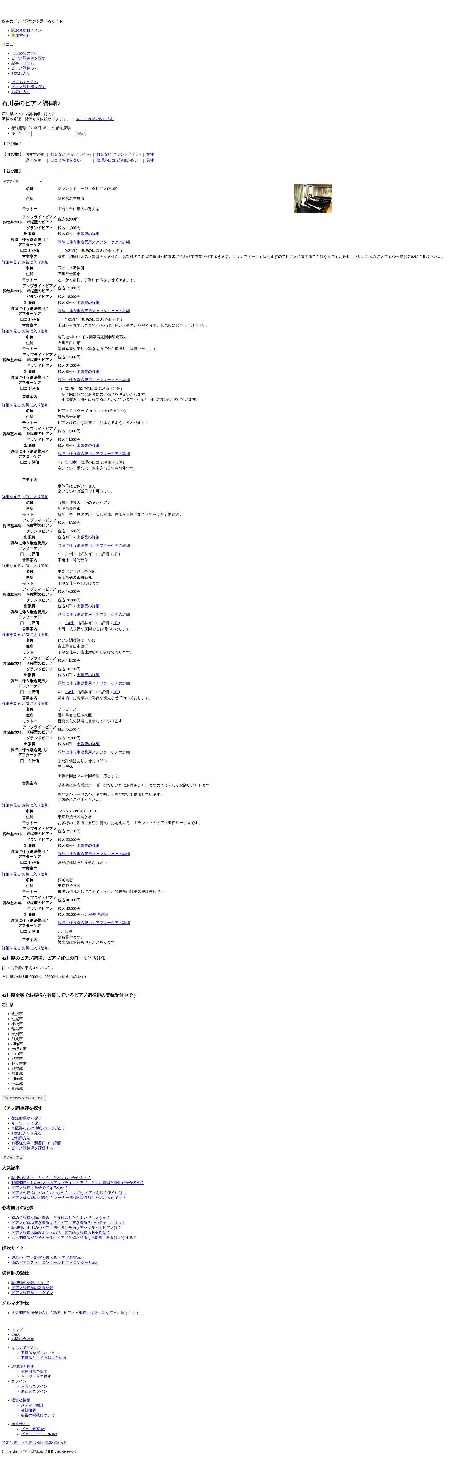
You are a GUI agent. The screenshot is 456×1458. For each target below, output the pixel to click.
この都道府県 (59, 128)
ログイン (19, 1381)
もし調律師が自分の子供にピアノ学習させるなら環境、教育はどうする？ (74, 1238)
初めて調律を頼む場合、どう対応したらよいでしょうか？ (60, 1218)
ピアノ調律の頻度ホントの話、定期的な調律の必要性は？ (60, 1233)
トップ (17, 1330)
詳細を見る (11, 262)
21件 (70, 388)
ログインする (13, 1157)
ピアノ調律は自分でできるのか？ (39, 1188)
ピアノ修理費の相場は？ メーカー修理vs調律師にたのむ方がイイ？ (68, 1198)
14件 (70, 623)
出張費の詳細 (88, 234)
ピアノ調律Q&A (25, 68)
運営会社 (22, 36)
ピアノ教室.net (33, 1429)
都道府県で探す (34, 1371)
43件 (118, 462)
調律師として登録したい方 (43, 1358)
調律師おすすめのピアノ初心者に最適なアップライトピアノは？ (66, 1228)
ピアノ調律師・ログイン (32, 1293)
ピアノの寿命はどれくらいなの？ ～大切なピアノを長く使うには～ (68, 1193)
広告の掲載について (38, 1415)
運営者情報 (20, 1400)
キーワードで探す (26, 1123)
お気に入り (20, 73)
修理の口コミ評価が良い (117, 160)
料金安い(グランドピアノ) (118, 154)
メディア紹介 (32, 1405)
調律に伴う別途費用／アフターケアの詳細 (94, 242)
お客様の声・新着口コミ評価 (36, 1143)
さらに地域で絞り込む (95, 119)
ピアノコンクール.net (39, 1434)
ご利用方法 (20, 1138)
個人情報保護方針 (52, 1443)
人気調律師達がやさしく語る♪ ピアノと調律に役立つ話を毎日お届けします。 (77, 1313)
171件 (71, 462)
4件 (117, 319)
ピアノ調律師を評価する (32, 1148)
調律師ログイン (34, 1391)
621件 (71, 251)
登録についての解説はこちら (24, 1098)
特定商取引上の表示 (19, 1443)
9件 (117, 251)
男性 (150, 160)
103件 (71, 319)
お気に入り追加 (35, 262)
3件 (116, 692)
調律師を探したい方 (38, 1353)
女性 (150, 154)
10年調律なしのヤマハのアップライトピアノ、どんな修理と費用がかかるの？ (77, 1183)
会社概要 (28, 1410)
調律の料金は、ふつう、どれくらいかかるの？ (51, 1178)
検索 (81, 133)
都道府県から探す (26, 1118)
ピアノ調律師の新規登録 (32, 1288)
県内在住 (33, 160)
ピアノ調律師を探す (28, 58)
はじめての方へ (24, 53)
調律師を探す (22, 1366)
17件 (116, 388)
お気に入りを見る (26, 1133)
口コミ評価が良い (65, 160)
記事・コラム (22, 63)
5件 (116, 554)
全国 (37, 128)
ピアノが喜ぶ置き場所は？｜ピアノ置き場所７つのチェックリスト (68, 1223)
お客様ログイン (28, 30)
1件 (116, 623)
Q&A (15, 1334)
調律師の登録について (30, 1283)
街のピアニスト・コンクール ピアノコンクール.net (54, 1263)
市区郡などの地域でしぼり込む (38, 1128)
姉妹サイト (20, 1424)
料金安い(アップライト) (70, 154)
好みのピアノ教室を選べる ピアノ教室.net (46, 1258)
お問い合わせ (22, 1339)
